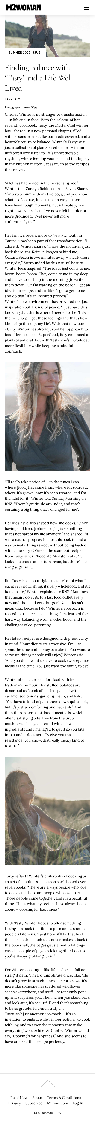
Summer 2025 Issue (24, 52)
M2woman (45, 1113)
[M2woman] (23, 8)
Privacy (14, 1103)
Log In (78, 1103)
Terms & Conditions (64, 1097)
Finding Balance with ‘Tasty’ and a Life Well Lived (38, 77)
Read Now (19, 1097)
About (37, 1097)
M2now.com (57, 1103)
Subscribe (33, 1103)
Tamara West (15, 99)
